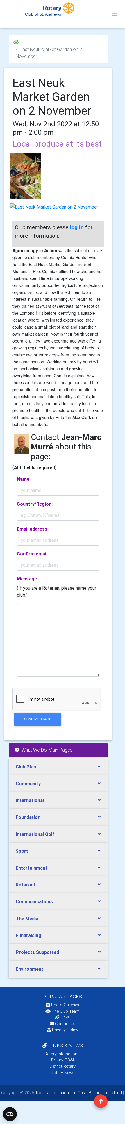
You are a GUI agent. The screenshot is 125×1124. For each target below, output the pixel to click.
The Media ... (29, 918)
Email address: (33, 529)
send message (37, 719)
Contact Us (64, 1023)
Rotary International (62, 1053)
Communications (34, 901)
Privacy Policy (65, 1029)
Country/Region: (35, 504)
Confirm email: (33, 554)
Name (23, 479)
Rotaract (25, 885)
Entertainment (31, 868)
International (30, 800)
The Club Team (66, 1011)
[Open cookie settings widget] (10, 1114)
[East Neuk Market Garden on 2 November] (25, 176)
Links (65, 1017)
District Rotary (63, 1066)
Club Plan (26, 767)
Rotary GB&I (62, 1060)
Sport (22, 851)
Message (27, 579)
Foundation (28, 817)
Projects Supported (37, 952)
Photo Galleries (64, 1005)
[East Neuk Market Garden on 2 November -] (55, 206)
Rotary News (62, 1072)
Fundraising (28, 935)
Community (28, 783)
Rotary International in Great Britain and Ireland (78, 1092)
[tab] (58, 766)
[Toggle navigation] (114, 14)
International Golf (35, 834)
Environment (29, 969)
